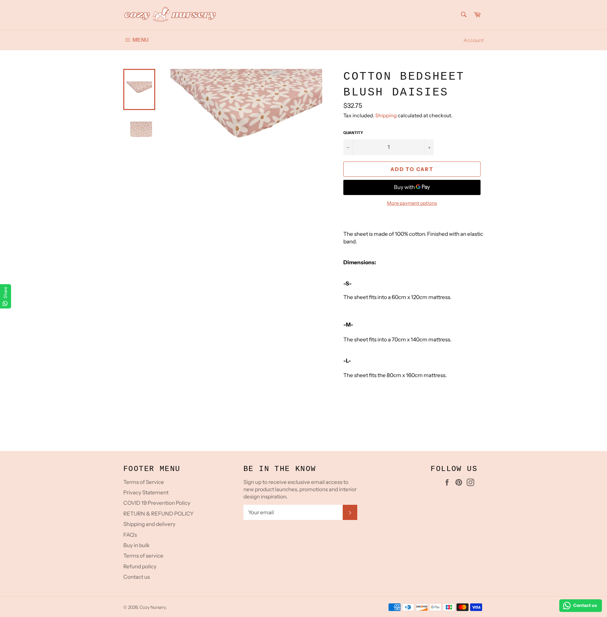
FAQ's (130, 535)
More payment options (412, 203)
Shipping (386, 115)
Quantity (353, 132)
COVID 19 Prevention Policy (156, 503)
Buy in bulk (136, 545)
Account (473, 40)
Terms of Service (143, 482)
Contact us (136, 577)
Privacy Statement (146, 492)
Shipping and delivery (149, 524)
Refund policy (139, 566)
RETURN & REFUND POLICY (158, 513)
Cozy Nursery (152, 607)
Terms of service (143, 556)
